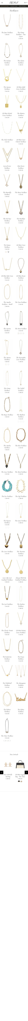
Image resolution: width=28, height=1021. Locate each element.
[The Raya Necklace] (7, 405)
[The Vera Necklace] (21, 292)
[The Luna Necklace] (21, 511)
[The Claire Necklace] (21, 51)
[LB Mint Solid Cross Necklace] (21, 77)
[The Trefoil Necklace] (21, 378)
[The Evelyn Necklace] (7, 51)
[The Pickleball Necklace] (7, 673)
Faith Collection (4, 6)
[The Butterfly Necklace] (7, 182)
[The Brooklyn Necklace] (21, 209)
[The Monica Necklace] (21, 103)
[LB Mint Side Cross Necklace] (7, 266)
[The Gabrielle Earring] (8, 765)
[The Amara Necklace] (7, 347)
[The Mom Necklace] (21, 462)
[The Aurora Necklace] (7, 77)
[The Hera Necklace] (21, 318)
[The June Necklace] (7, 22)
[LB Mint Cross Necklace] (21, 235)
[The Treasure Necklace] (21, 541)
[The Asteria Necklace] (7, 318)
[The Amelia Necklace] (7, 436)
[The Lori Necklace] (7, 594)
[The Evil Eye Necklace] (7, 209)
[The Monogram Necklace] (21, 673)
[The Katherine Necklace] (7, 647)
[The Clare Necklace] (7, 726)
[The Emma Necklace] (7, 235)
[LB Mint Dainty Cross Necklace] (21, 620)
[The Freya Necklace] (21, 647)
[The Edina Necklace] (21, 699)
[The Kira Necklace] (21, 436)
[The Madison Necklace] (21, 405)
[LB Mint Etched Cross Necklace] (7, 103)
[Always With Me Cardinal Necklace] (21, 568)
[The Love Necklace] (7, 462)
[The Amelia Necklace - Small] (7, 292)
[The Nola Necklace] (7, 130)
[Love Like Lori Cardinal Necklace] (7, 568)
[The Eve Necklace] (7, 486)
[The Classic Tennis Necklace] (7, 620)
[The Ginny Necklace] (7, 378)
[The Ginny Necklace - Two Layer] (21, 22)
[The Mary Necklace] (21, 182)
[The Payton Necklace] (7, 511)
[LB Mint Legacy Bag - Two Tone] (20, 765)
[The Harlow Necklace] (21, 594)
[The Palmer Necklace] (7, 699)
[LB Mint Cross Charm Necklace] (21, 130)
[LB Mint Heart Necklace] (21, 266)
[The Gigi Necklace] (21, 486)
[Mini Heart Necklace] (21, 156)
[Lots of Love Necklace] (7, 156)
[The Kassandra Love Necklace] (21, 347)
